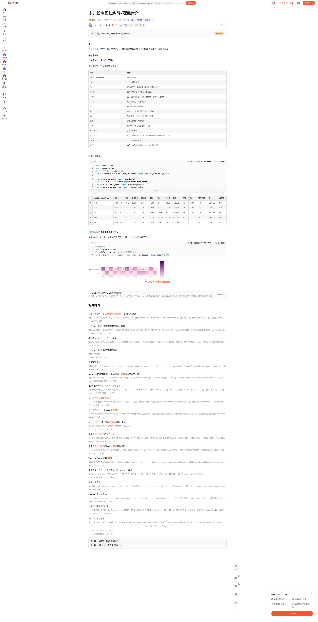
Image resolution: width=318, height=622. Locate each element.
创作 (309, 3)
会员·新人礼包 (285, 3)
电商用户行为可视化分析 (108, 541)
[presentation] (158, 526)
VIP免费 (92, 20)
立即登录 (292, 614)
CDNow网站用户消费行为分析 (110, 545)
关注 (223, 25)
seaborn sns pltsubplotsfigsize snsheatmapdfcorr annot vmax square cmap (132, 251)
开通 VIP (219, 33)
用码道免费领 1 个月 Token (200, 161)
